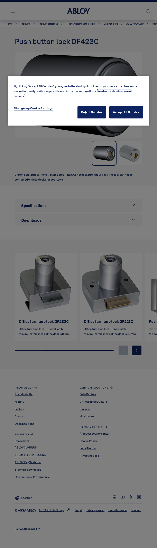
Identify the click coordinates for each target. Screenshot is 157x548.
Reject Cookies (91, 112)
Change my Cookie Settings (33, 108)
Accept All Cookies (126, 112)
